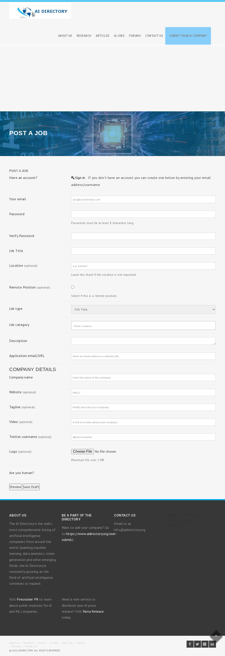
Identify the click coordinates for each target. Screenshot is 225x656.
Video (20, 421)
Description (18, 340)
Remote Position (29, 287)
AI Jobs (54, 642)
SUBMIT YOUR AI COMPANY (188, 36)
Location (23, 265)
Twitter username (30, 436)
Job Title (16, 250)
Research (28, 642)
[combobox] (143, 325)
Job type (15, 308)
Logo (20, 451)
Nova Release (93, 611)
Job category (19, 324)
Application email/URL (27, 355)
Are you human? (21, 472)
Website (22, 392)
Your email (17, 199)
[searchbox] (86, 326)
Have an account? (23, 177)
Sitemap (16, 646)
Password (16, 214)
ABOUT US (65, 36)
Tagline (22, 407)
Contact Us (31, 646)
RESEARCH (84, 36)
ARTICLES (103, 36)
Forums (81, 642)
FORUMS (135, 36)
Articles (42, 642)
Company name (21, 377)
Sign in (80, 177)
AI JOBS (119, 36)
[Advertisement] (112, 78)
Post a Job (67, 642)
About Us (14, 642)
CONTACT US (154, 36)
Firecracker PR (27, 599)
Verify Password (21, 235)
